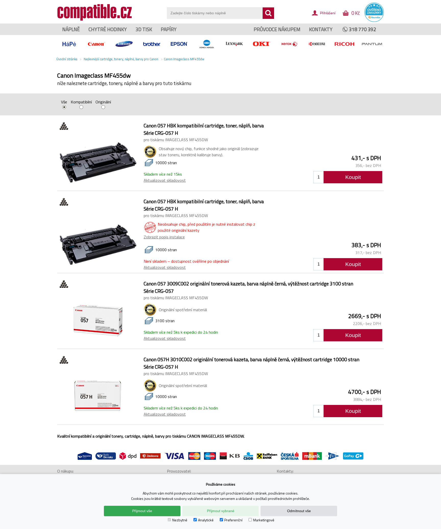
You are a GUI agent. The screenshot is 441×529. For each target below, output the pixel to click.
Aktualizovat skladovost (165, 180)
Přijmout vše (142, 511)
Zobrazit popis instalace (164, 237)
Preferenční (233, 520)
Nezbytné (179, 520)
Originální (103, 102)
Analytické (206, 520)
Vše (64, 102)
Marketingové (263, 520)
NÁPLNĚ (71, 29)
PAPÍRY (169, 29)
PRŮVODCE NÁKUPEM (277, 29)
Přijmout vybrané (220, 511)
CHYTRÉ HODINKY (108, 29)
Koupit (353, 177)
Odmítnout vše (299, 511)
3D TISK (144, 29)
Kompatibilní (81, 102)
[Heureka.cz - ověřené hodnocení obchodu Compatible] (374, 20)
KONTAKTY (321, 29)
